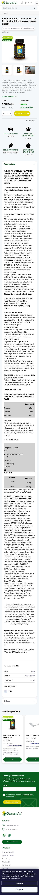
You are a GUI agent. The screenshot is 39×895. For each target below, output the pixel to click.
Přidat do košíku (20, 113)
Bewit (10, 691)
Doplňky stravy (6, 865)
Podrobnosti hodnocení (27, 28)
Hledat (34, 8)
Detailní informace (8, 96)
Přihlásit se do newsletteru (12, 802)
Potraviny (5, 868)
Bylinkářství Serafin (8, 855)
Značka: (6, 32)
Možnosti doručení (26, 107)
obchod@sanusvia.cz (12, 825)
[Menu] (36, 2)
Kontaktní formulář (12, 842)
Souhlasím (19, 890)
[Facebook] (4, 834)
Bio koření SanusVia (8, 852)
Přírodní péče (6, 862)
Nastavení (19, 883)
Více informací (16, 878)
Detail (12, 759)
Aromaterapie (6, 859)
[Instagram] (8, 834)
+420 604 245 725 (11, 829)
